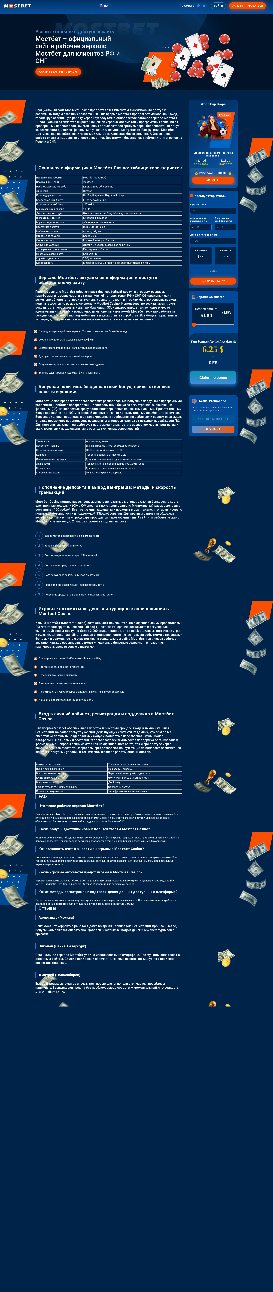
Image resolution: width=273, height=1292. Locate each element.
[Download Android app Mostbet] (198, 6)
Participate (213, 180)
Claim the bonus (213, 377)
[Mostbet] (17, 6)
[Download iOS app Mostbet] (203, 6)
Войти (218, 5)
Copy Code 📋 (213, 429)
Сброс (213, 271)
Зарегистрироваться (247, 5)
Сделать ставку (213, 280)
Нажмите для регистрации (58, 71)
